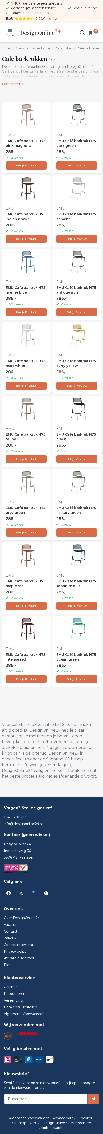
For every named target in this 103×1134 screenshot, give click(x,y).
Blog (8, 965)
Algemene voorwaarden (30, 1118)
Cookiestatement (18, 945)
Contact (10, 931)
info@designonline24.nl (23, 824)
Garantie (11, 987)
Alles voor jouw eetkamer (33, 48)
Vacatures (12, 924)
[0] (91, 33)
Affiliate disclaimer (19, 958)
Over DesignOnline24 (22, 918)
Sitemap (19, 1123)
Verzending (13, 1000)
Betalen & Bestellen (20, 1007)
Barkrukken (64, 48)
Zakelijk (10, 938)
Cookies (86, 1118)
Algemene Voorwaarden (24, 1014)
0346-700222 (15, 817)
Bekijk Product (26, 165)
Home (6, 48)
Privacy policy (15, 951)
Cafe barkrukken (89, 48)
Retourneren (14, 994)
